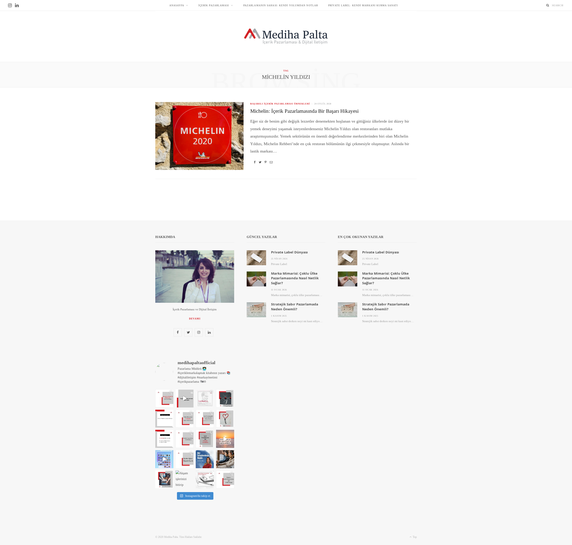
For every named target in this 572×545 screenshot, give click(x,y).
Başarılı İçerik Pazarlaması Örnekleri (280, 103)
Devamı (194, 318)
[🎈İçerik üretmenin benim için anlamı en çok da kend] (205, 459)
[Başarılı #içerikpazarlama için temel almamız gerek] (225, 479)
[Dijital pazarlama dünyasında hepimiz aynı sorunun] (164, 398)
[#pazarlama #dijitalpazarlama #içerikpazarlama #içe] (164, 459)
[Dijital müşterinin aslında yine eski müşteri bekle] (164, 479)
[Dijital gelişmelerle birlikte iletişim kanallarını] (225, 398)
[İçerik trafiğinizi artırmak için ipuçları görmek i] (185, 398)
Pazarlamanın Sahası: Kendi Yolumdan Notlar (280, 5)
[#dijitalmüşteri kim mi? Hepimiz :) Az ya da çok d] (205, 479)
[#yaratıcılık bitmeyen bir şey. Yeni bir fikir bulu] (164, 439)
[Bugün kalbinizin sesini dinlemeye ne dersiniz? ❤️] (225, 419)
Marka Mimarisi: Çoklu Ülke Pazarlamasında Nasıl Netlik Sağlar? (295, 278)
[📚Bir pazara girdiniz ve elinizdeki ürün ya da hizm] (185, 419)
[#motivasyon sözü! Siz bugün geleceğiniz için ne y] (164, 419)
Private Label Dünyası (289, 252)
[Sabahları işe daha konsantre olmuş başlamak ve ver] (225, 439)
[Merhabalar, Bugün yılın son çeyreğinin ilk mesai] (205, 419)
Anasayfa (176, 5)
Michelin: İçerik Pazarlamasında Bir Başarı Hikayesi (304, 111)
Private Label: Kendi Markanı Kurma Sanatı (363, 5)
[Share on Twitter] (260, 162)
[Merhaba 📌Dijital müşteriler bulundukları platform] (225, 459)
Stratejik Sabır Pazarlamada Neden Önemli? (294, 306)
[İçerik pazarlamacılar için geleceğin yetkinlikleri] (205, 439)
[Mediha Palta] (286, 36)
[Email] (271, 162)
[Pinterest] (266, 162)
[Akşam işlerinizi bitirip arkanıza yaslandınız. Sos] (185, 479)
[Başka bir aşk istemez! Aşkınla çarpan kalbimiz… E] (205, 398)
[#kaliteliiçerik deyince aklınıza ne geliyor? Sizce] (185, 439)
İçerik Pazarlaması (213, 5)
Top (414, 537)
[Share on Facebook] (255, 162)
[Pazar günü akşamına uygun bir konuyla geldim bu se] (185, 459)
